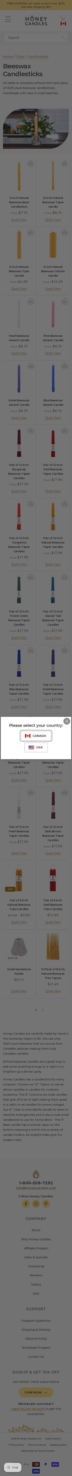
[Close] (66, 721)
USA (39, 747)
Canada (39, 736)
